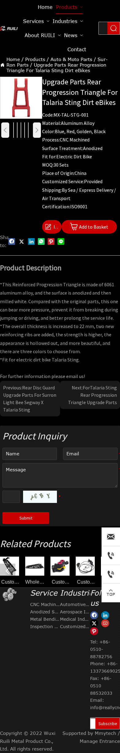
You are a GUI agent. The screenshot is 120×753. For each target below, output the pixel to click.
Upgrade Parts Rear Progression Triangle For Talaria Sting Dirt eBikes (56, 67)
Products (35, 59)
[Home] (9, 28)
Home (13, 59)
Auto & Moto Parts (71, 59)
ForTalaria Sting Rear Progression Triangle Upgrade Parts (92, 394)
